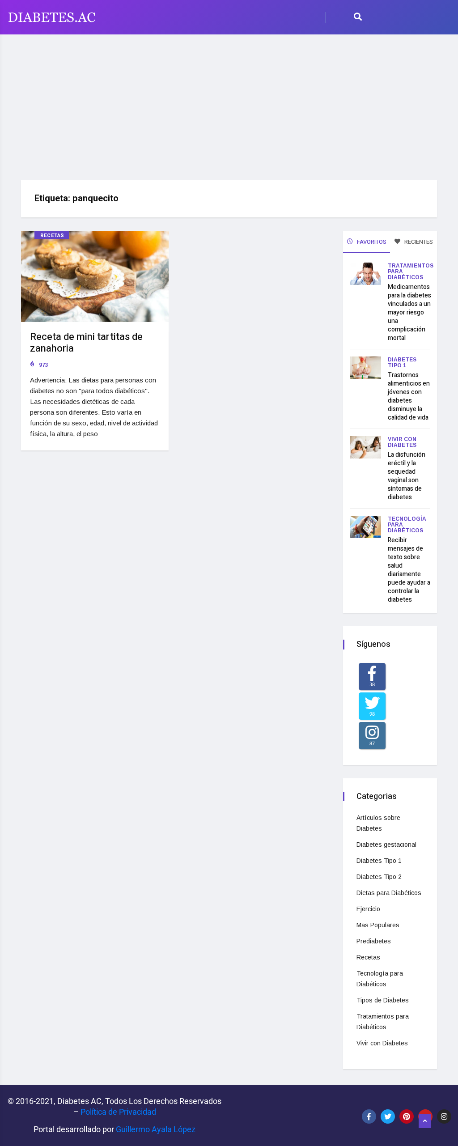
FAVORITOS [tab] (371, 242)
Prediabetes (373, 941)
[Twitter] (388, 1116)
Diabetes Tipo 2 (379, 876)
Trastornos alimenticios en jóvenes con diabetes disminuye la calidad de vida (409, 396)
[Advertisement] (229, 103)
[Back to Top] (425, 1121)
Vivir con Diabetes (402, 442)
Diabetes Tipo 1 (402, 363)
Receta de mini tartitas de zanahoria (86, 343)
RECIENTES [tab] (418, 242)
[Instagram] (444, 1116)
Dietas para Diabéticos (388, 892)
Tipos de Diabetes (382, 1000)
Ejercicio (368, 909)
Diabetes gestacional (386, 844)
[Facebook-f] (369, 1116)
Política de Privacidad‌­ (118, 1111)
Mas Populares (377, 925)
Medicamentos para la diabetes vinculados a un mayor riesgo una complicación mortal (409, 312)
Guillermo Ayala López (155, 1129)
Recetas (52, 235)
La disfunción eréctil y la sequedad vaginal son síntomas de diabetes (406, 476)
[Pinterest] (406, 1116)
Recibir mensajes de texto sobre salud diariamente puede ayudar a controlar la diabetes (409, 569)
